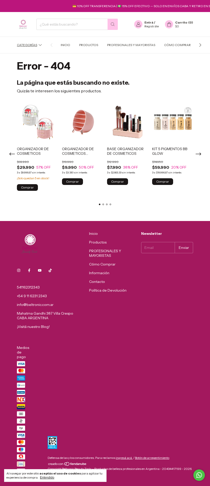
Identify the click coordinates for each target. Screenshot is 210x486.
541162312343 (28, 287)
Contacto (97, 281)
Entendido (47, 477)
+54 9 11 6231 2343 (32, 296)
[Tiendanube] (67, 465)
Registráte (151, 26)
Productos (88, 45)
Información (99, 273)
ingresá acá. (124, 458)
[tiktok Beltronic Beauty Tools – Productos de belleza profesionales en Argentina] (50, 270)
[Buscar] (113, 24)
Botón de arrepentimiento (152, 458)
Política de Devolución (108, 290)
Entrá (148, 22)
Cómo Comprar (177, 45)
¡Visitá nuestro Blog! (33, 326)
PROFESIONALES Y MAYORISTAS (131, 45)
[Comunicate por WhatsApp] (199, 475)
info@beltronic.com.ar (35, 304)
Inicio (65, 45)
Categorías (27, 45)
